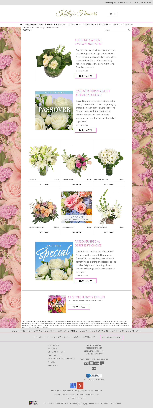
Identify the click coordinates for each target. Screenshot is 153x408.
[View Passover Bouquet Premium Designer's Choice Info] (76, 207)
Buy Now (85, 76)
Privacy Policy (95, 403)
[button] (112, 14)
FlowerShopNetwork (78, 403)
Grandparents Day (35, 24)
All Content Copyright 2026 (56, 403)
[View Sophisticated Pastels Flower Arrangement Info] (44, 207)
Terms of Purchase (112, 403)
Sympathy (73, 24)
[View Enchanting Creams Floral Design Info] (109, 207)
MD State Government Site (88, 394)
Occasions (89, 24)
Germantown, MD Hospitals (90, 391)
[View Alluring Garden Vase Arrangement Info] (54, 58)
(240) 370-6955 (145, 3)
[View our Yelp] (80, 388)
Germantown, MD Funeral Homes (64, 391)
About (117, 24)
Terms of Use (83, 405)
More (128, 24)
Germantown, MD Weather (65, 394)
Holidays (103, 24)
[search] (129, 30)
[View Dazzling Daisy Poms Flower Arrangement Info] (109, 159)
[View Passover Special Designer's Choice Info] (54, 261)
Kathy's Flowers (76, 13)
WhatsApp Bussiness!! (76, 398)
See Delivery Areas (112, 337)
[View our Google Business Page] (73, 388)
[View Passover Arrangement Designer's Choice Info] (54, 111)
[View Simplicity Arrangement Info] (44, 159)
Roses (50, 24)
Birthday (60, 24)
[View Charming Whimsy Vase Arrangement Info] (76, 159)
